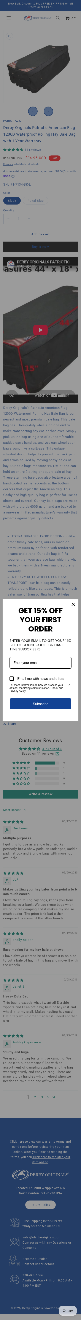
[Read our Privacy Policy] (68, 685)
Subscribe (40, 703)
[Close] (73, 604)
